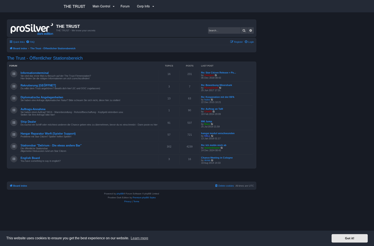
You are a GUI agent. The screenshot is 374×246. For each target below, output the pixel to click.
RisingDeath (211, 87)
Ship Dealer (28, 121)
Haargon (209, 75)
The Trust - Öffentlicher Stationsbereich (45, 58)
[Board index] (32, 28)
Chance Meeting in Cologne (217, 157)
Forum (125, 6)
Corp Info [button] (143, 6)
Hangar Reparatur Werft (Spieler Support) (48, 133)
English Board (30, 158)
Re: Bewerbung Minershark (216, 85)
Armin (207, 160)
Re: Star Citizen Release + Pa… (218, 72)
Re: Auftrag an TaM (212, 109)
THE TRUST (74, 6)
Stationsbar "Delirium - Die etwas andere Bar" (51, 145)
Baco (207, 124)
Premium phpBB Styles (144, 197)
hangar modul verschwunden (218, 133)
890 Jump (206, 121)
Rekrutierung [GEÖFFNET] (38, 85)
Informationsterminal (35, 73)
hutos (207, 99)
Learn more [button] (139, 238)
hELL (207, 136)
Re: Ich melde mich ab (213, 145)
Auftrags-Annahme (33, 109)
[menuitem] (30, 41)
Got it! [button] (349, 238)
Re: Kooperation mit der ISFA (217, 97)
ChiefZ (208, 111)
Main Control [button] (101, 6)
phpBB (120, 193)
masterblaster (212, 147)
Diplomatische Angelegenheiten (42, 97)
